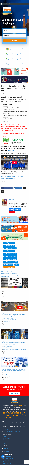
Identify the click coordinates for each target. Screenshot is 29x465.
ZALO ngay (14, 393)
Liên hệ (4, 443)
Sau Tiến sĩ (10, 319)
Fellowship (6, 319)
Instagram (6, 451)
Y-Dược (24, 349)
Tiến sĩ (14, 319)
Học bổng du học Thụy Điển (10, 261)
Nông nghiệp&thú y (19, 349)
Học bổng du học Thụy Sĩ (8, 318)
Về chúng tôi (6, 436)
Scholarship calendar (8, 458)
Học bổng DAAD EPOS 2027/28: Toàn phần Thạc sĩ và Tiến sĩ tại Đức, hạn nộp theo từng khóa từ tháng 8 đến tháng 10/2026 (14, 342)
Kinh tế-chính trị (6, 349)
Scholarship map (7, 456)
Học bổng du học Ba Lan (10, 248)
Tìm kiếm (14, 40)
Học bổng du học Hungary (10, 256)
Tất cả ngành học (6, 321)
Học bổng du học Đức (9, 251)
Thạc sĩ (5, 347)
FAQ (4, 441)
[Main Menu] (1, 4)
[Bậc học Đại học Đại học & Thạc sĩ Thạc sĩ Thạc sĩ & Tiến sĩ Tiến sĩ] (14, 31)
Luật (14, 349)
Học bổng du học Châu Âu (16, 372)
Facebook (18, 209)
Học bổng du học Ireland (10, 259)
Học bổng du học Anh (9, 243)
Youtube (12, 212)
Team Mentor (6, 439)
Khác (16, 264)
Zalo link (11, 209)
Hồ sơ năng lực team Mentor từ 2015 (8, 462)
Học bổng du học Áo (9, 245)
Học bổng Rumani (8, 264)
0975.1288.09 (6, 429)
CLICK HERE (10, 150)
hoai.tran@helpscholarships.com (11, 431)
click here (12, 121)
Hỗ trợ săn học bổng (9, 267)
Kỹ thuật (11, 349)
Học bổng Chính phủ (7, 372)
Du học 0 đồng (6, 460)
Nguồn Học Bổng (7, 4)
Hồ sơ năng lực (6, 438)
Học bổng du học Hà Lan (10, 253)
